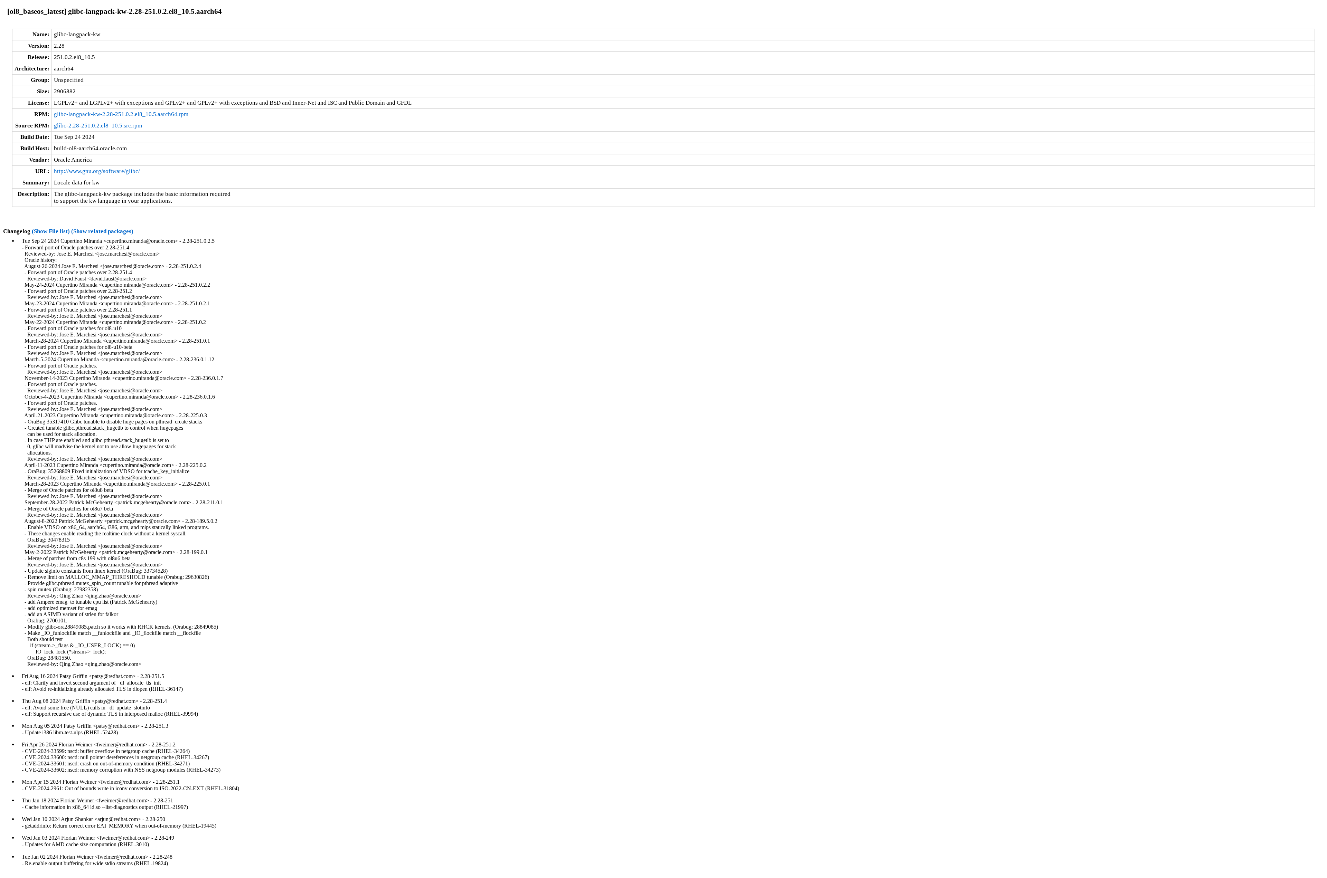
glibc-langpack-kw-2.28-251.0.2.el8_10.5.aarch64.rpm (121, 114)
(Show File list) (51, 231)
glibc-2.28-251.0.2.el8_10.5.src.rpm (98, 125)
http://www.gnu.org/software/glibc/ (97, 171)
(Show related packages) (102, 231)
